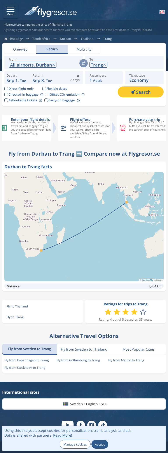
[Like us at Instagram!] (91, 425)
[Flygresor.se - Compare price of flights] (50, 12)
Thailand (87, 38)
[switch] (83, 63)
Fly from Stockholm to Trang (24, 367)
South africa (41, 38)
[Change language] (162, 12)
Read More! (62, 435)
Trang (107, 38)
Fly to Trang (15, 317)
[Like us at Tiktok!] (102, 425)
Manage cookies (75, 444)
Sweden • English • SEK (88, 404)
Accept (100, 444)
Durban (65, 38)
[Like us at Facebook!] (80, 425)
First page (16, 38)
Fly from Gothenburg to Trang (78, 360)
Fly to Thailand (17, 306)
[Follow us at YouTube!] (67, 425)
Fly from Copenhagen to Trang (26, 360)
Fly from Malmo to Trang (126, 360)
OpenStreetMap (147, 280)
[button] (10, 11)
